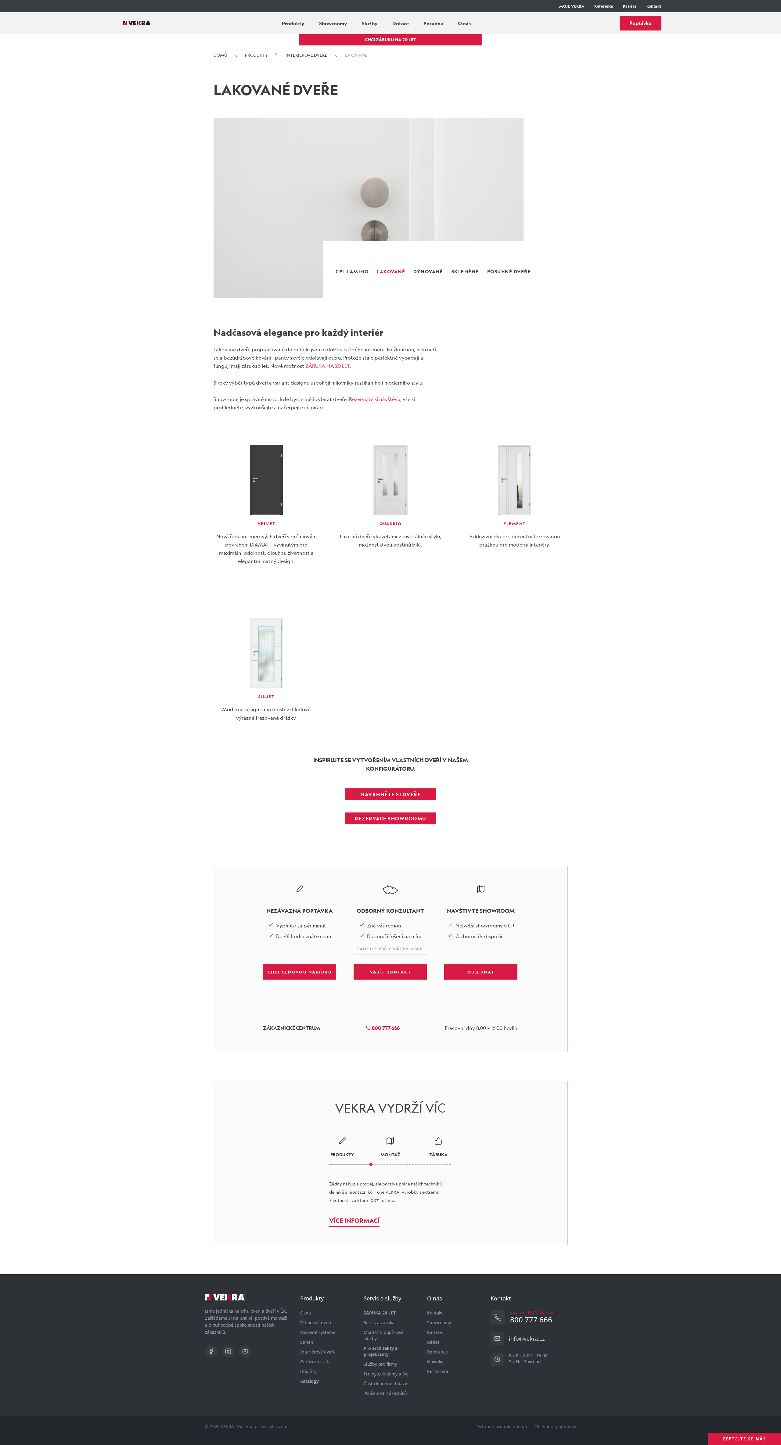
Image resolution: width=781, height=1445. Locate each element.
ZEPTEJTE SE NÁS (744, 1439)
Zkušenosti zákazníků (385, 1393)
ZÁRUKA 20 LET (380, 1313)
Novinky (435, 1361)
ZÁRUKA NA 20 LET (327, 366)
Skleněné (465, 271)
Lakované (391, 271)
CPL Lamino (352, 271)
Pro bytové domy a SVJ (386, 1374)
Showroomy (333, 23)
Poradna (433, 23)
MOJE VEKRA (571, 6)
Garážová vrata (315, 1361)
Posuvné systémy (317, 1332)
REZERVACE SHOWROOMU (390, 818)
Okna (305, 1313)
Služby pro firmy (380, 1364)
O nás (464, 23)
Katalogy (309, 1381)
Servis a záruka (379, 1322)
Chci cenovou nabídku (300, 971)
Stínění (307, 1342)
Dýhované (428, 271)
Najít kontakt (390, 971)
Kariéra (630, 6)
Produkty (293, 23)
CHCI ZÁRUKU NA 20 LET (390, 39)
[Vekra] (136, 23)
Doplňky (308, 1371)
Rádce (433, 1342)
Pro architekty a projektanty (381, 1351)
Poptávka (640, 23)
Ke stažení (437, 1371)
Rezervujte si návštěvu (374, 399)
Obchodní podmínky (555, 1426)
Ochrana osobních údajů (502, 1426)
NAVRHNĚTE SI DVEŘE (390, 794)
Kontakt (653, 6)
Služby (370, 23)
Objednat (481, 971)
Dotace (400, 23)
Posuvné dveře (509, 271)
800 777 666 (386, 1028)
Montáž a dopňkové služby (384, 1335)
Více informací (354, 1220)
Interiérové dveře (318, 1352)
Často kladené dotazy (385, 1383)
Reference (603, 6)
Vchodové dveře (316, 1322)
